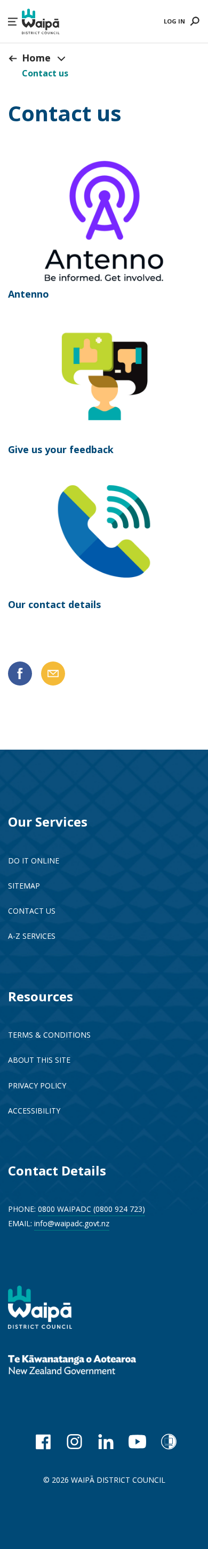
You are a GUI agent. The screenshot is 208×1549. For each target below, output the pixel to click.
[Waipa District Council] (48, 1308)
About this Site (39, 1060)
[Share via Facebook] (20, 673)
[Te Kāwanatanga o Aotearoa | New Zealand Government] (88, 1365)
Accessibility (34, 1111)
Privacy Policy (37, 1085)
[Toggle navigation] (61, 58)
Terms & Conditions (49, 1035)
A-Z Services (31, 936)
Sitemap (24, 886)
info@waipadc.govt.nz (71, 1223)
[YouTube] (137, 1442)
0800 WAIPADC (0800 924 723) (91, 1209)
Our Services (47, 821)
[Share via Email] (53, 673)
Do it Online (33, 860)
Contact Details (57, 1170)
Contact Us (31, 911)
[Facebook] (43, 1442)
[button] (13, 21)
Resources (40, 996)
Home (36, 57)
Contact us (45, 73)
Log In (174, 21)
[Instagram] (74, 1442)
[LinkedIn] (106, 1442)
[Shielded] (169, 1442)
